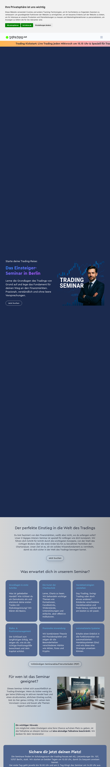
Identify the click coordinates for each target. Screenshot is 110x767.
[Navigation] (102, 37)
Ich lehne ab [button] (27, 25)
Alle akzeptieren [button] (13, 25)
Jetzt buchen (13, 303)
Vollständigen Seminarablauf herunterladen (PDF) (55, 664)
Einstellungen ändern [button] (43, 25)
